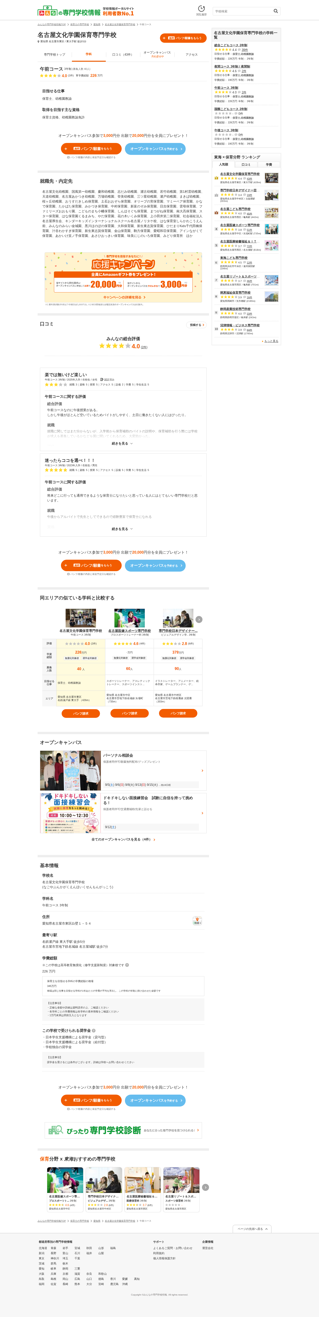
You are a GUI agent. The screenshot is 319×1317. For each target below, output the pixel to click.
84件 (249, 329)
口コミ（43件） (123, 54)
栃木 (65, 1263)
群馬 (53, 1263)
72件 (249, 246)
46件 (249, 281)
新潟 (41, 1253)
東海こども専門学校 (234, 258)
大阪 (41, 1273)
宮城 (77, 1248)
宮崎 (101, 1284)
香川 (113, 1279)
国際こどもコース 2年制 (230, 109)
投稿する (195, 325)
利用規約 (158, 1253)
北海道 (43, 1248)
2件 (144, 347)
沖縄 (125, 1284)
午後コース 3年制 (226, 130)
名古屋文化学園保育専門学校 (240, 174)
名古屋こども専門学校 (235, 209)
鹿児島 (114, 1284)
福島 (113, 1248)
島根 (53, 1279)
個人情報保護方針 (164, 1258)
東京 (41, 1258)
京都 (65, 1273)
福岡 (41, 1284)
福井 (89, 1253)
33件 (249, 313)
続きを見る (120, 443)
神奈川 (55, 1258)
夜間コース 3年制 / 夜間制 (232, 66)
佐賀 (53, 1284)
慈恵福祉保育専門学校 (235, 292)
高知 (137, 1279)
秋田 (89, 1248)
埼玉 (65, 1258)
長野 (53, 1253)
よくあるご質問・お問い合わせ (172, 1248)
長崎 (65, 1284)
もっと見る (271, 341)
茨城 (41, 1263)
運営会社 (207, 1248)
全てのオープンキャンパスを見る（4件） (122, 839)
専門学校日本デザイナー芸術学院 (243, 190)
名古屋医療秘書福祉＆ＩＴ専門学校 (244, 241)
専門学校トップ (54, 54)
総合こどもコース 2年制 (230, 45)
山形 (101, 1248)
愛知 (41, 1268)
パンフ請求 (81, 713)
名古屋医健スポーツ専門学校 (240, 225)
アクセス (192, 54)
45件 (249, 213)
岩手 (65, 1248)
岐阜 (53, 1268)
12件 (249, 262)
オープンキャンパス (157, 54)
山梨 (101, 1253)
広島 (77, 1279)
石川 (77, 1253)
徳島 (101, 1279)
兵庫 (53, 1273)
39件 (245, 50)
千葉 (77, 1258)
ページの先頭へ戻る (250, 1229)
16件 (249, 297)
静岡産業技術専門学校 (235, 309)
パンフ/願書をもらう (185, 38)
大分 (89, 1284)
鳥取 (41, 1279)
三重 (77, 1268)
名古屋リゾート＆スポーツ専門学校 (244, 276)
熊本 (77, 1284)
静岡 (65, 1268)
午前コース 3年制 (226, 87)
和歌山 (102, 1273)
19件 (249, 195)
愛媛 (125, 1279)
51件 (249, 229)
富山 (65, 1253)
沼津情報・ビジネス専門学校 (240, 325)
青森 (53, 1248)
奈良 (89, 1273)
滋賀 (77, 1273)
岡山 (65, 1279)
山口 (89, 1279)
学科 (89, 54)
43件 (249, 178)
